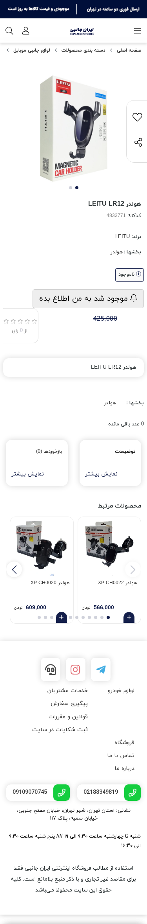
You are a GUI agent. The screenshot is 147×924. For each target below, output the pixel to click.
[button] (14, 569)
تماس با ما (120, 756)
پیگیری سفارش (69, 704)
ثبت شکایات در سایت (60, 730)
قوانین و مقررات (68, 717)
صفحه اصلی (129, 50)
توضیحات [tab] (125, 451)
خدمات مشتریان (67, 691)
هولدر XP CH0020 (50, 583)
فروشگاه (124, 743)
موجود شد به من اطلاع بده (84, 298)
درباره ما (124, 768)
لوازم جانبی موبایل (31, 50)
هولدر (117, 252)
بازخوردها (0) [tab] (49, 451)
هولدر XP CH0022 (117, 583)
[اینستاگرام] (75, 669)
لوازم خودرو (121, 691)
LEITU (122, 236)
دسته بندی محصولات (83, 50)
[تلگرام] (101, 669)
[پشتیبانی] (50, 669)
